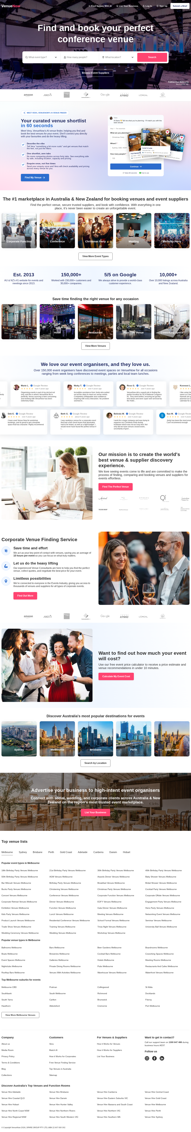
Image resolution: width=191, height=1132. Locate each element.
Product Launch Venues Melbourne (18, 920)
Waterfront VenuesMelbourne (159, 972)
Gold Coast (66, 852)
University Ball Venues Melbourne (161, 927)
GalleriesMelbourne (58, 960)
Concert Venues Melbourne (14, 895)
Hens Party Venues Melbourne (159, 908)
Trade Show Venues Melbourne (16, 927)
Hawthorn (6, 1006)
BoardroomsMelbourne (156, 947)
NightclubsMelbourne (11, 966)
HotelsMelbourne (105, 960)
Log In (148, 6)
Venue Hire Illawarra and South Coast (115, 1104)
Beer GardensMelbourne (109, 947)
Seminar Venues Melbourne (158, 920)
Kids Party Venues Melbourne (15, 914)
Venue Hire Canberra (107, 1092)
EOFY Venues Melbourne (109, 902)
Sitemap (53, 1075)
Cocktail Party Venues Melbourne (161, 889)
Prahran (53, 987)
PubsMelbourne (105, 966)
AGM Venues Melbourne (61, 876)
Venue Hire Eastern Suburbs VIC (112, 1098)
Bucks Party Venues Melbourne (16, 889)
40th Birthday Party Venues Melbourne (163, 870)
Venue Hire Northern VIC (108, 1111)
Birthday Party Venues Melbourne (65, 883)
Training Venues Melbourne (62, 927)
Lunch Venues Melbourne (61, 914)
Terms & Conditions (10, 1062)
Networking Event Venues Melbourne (162, 914)
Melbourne (7, 852)
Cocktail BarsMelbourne (109, 954)
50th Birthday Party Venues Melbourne (19, 876)
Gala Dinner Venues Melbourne (112, 908)
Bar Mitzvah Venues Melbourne (16, 883)
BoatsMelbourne (9, 954)
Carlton (52, 999)
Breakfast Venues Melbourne (111, 883)
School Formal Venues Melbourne (113, 920)
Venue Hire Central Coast (157, 1092)
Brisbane (37, 852)
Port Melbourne (152, 1006)
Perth (51, 852)
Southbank (6, 993)
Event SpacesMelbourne (13, 960)
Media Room (7, 1050)
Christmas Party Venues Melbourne (114, 889)
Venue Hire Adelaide (11, 1092)
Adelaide (82, 852)
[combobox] (118, 57)
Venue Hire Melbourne (155, 1104)
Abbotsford (54, 1006)
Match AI (53, 1050)
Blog (3, 1069)
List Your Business (128, 6)
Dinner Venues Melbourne (61, 902)
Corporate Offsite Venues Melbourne (162, 895)
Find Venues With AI (101, 6)
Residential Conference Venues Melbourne (69, 920)
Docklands (150, 993)
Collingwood (103, 987)
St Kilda (149, 987)
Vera (51, 1044)
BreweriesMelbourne (59, 954)
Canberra (98, 852)
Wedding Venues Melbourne (62, 933)
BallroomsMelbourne (11, 947)
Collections (6, 1075)
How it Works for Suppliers (109, 1050)
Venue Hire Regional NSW (13, 1117)
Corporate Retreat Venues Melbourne (19, 902)
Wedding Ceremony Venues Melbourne (20, 933)
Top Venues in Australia (60, 1069)
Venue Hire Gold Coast (155, 1098)
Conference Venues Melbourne (64, 895)
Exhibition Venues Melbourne (15, 908)
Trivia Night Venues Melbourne (111, 927)
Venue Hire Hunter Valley (61, 1104)
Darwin (113, 852)
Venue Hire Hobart (10, 1104)
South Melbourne (57, 993)
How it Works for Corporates (62, 1056)
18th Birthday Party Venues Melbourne (19, 870)
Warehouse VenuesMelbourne (112, 972)
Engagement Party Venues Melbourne (163, 902)
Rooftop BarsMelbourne (13, 972)
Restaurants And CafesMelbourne (161, 966)
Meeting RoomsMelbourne (158, 960)
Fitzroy (148, 999)
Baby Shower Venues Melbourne (160, 876)
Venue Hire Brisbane (59, 1092)
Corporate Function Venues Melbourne (115, 895)
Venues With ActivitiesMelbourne (65, 972)
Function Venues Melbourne (62, 908)
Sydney (23, 852)
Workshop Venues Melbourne (111, 933)
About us (5, 1044)
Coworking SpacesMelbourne (159, 954)
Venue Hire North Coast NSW (15, 1111)
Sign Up (163, 6)
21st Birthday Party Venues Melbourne (67, 870)
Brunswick (102, 999)
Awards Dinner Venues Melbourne (113, 876)
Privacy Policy (7, 1056)
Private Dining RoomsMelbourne (65, 966)
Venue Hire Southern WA (108, 1117)
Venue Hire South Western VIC (63, 1117)
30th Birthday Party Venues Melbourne (115, 870)
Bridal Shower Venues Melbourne (161, 883)
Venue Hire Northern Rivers (62, 1111)
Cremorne (102, 1006)
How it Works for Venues (108, 1044)
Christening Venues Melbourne (63, 889)
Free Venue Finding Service (62, 1062)
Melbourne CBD (9, 987)
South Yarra (7, 999)
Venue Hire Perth (153, 1111)
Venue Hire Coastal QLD (13, 1098)
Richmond (102, 993)
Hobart (126, 852)
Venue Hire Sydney (154, 1117)
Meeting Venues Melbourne (110, 914)
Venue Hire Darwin (58, 1098)
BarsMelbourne (56, 947)
